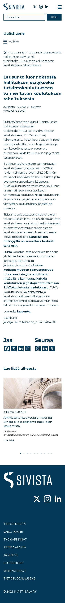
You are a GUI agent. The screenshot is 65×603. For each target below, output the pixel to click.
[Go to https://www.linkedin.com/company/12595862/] (58, 499)
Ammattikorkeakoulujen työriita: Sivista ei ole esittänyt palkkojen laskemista (28, 422)
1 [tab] (20, 453)
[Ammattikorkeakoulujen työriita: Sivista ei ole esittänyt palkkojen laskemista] (32, 393)
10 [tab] (51, 453)
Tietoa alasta (14, 547)
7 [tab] (41, 453)
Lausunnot (18, 52)
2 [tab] (24, 453)
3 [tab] (27, 453)
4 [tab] (31, 453)
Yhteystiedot (14, 571)
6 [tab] (38, 453)
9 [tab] (48, 453)
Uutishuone (13, 563)
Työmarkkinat (15, 539)
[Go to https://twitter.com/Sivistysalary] (36, 499)
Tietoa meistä (14, 524)
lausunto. (24, 311)
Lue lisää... (9, 440)
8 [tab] (44, 453)
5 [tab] (34, 453)
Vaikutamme (13, 531)
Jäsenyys (10, 555)
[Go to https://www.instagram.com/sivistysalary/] (47, 499)
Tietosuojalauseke (19, 578)
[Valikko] (60, 7)
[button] (54, 17)
